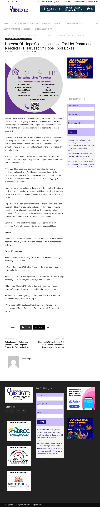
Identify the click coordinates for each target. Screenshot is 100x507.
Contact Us (93, 2)
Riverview (46, 23)
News (24, 39)
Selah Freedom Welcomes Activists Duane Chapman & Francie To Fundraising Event (17, 344)
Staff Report (11, 52)
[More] (48, 327)
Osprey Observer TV (43, 29)
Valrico (57, 23)
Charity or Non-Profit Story (20, 35)
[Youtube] (16, 2)
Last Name (73, 114)
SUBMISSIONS (9, 23)
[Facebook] (4, 2)
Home (7, 35)
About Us (67, 2)
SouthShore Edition (12, 29)
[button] (97, 23)
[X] (12, 2)
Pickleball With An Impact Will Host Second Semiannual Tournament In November (51, 344)
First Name (73, 106)
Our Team (79, 2)
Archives (27, 29)
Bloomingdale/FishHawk (28, 23)
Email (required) (75, 123)
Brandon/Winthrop (72, 23)
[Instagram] (8, 2)
